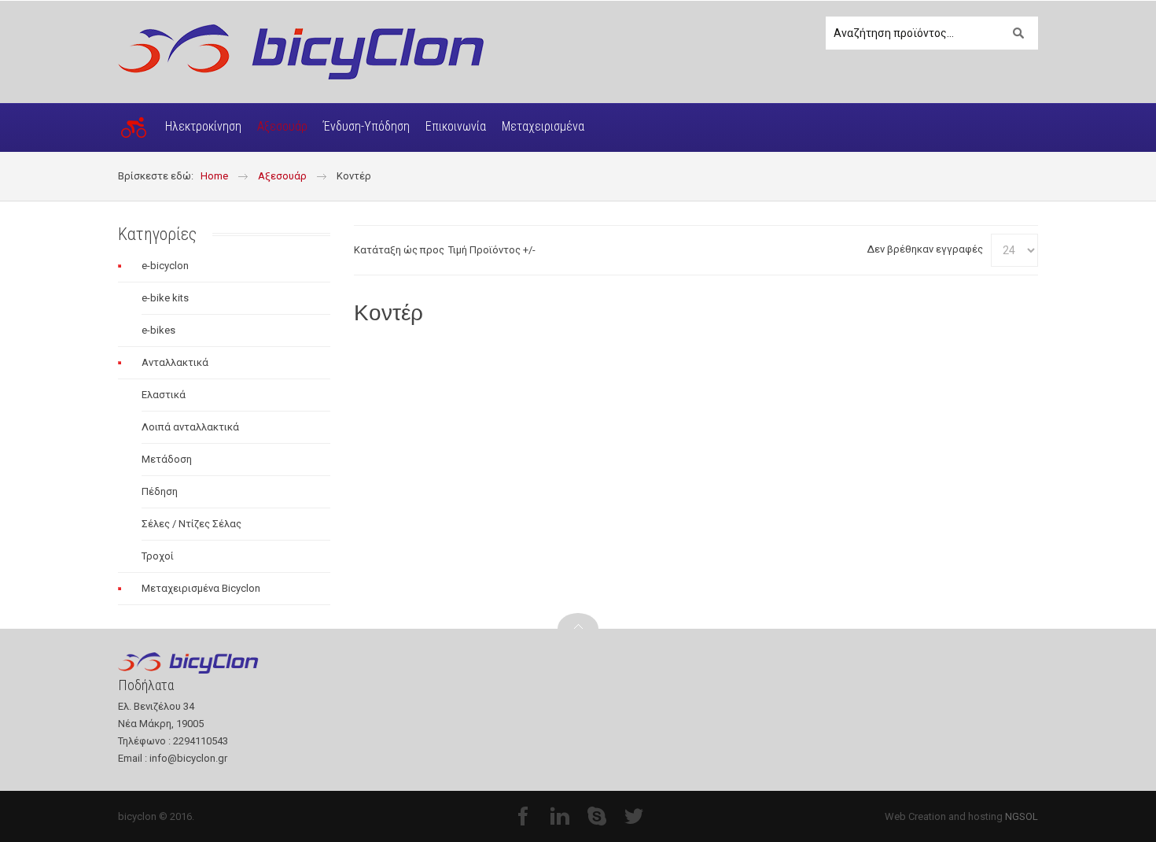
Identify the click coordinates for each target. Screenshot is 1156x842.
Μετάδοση (167, 459)
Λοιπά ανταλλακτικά (190, 427)
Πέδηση (160, 491)
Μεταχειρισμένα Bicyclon (201, 588)
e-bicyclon (165, 265)
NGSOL (1021, 816)
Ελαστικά (164, 395)
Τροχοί (158, 556)
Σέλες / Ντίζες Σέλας (191, 524)
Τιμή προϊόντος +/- (492, 250)
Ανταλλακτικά (175, 362)
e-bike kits (165, 298)
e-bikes (158, 330)
